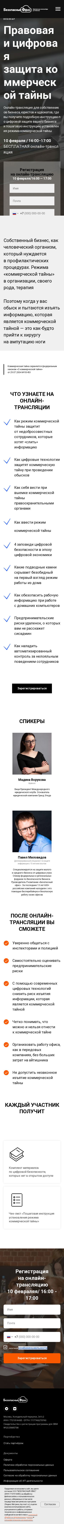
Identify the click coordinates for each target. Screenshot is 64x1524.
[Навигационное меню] (57, 9)
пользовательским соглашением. (18, 1520)
